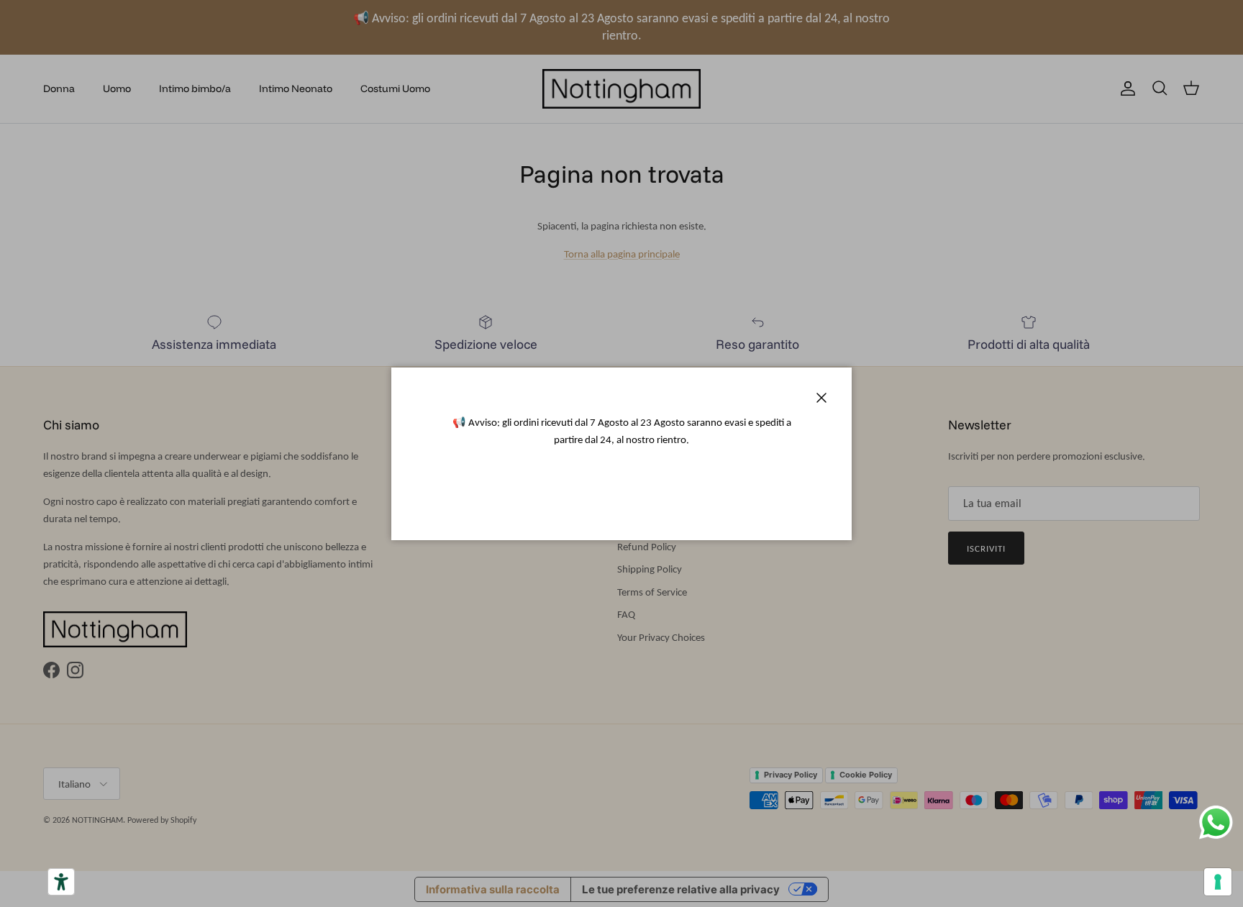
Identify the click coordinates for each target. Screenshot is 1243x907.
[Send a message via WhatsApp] (1216, 822)
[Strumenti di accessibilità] (61, 881)
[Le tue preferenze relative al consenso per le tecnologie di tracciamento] (1217, 881)
